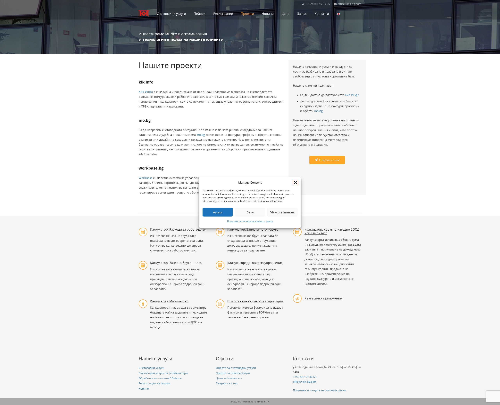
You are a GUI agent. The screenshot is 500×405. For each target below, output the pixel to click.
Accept (217, 212)
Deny (250, 212)
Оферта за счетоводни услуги (236, 368)
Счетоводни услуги (151, 368)
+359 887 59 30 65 (304, 377)
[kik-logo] (144, 13)
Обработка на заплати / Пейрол (160, 378)
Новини (144, 388)
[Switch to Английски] (339, 14)
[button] (295, 182)
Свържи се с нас (227, 383)
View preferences (282, 212)
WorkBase (145, 178)
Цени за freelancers (229, 378)
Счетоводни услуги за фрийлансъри (163, 373)
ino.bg (200, 135)
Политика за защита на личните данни (250, 221)
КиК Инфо (146, 92)
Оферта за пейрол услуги (233, 373)
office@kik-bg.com (305, 382)
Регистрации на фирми (154, 383)
